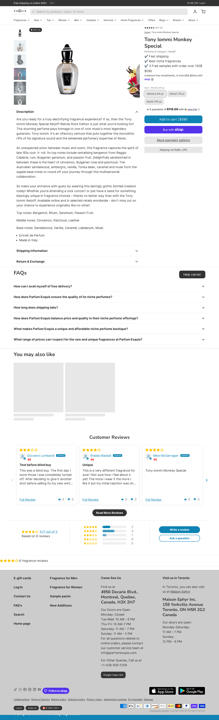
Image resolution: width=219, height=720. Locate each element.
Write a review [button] (179, 529)
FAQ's (18, 605)
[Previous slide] (33, 65)
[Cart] (201, 12)
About (191, 20)
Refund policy (59, 699)
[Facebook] (25, 691)
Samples (91, 20)
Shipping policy (76, 699)
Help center (192, 274)
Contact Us (22, 596)
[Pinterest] (29, 691)
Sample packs (60, 596)
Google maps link (113, 674)
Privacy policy (94, 699)
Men (76, 20)
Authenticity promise (115, 699)
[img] (29, 450)
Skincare (108, 20)
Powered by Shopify (159, 710)
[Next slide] (134, 65)
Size (154, 87)
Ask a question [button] (179, 538)
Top (49, 20)
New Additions (61, 605)
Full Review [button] (28, 499)
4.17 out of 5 (48, 531)
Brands (177, 20)
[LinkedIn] (34, 691)
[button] (173, 109)
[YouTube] (39, 691)
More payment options (173, 140)
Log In (18, 587)
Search (19, 614)
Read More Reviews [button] (109, 512)
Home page (22, 623)
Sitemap (148, 699)
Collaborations (22, 699)
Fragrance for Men (63, 578)
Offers (151, 20)
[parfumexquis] (20, 11)
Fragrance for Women (66, 587)
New (36, 20)
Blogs (162, 20)
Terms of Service (40, 699)
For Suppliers (135, 699)
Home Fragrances (131, 20)
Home (147, 32)
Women (62, 20)
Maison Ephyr (180, 591)
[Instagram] (20, 691)
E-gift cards (22, 578)
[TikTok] (15, 691)
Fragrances (20, 20)
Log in (202, 3)
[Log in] (193, 12)
